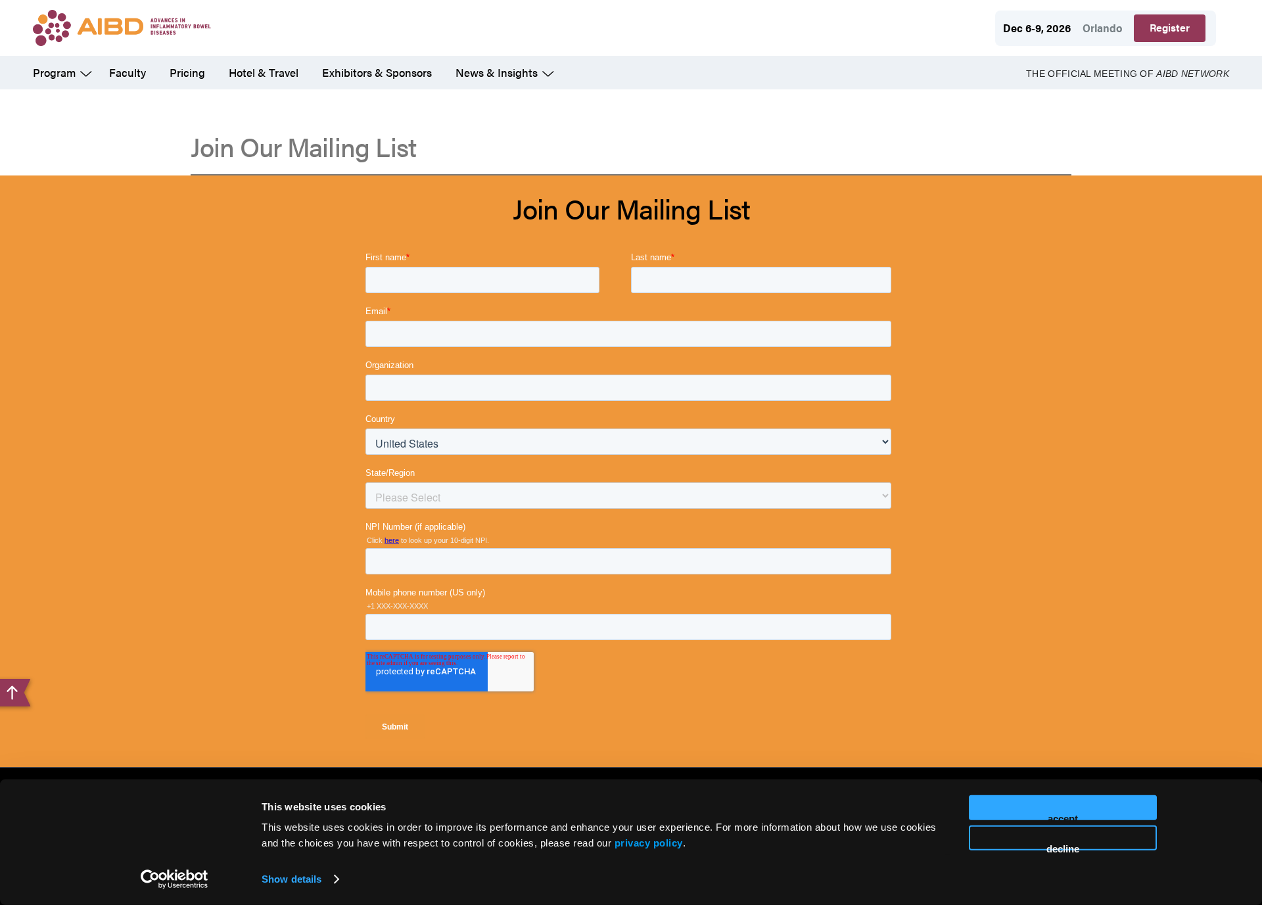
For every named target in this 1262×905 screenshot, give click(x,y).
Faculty (127, 72)
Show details (291, 879)
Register (1170, 27)
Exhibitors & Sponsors (377, 72)
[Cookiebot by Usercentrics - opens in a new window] (174, 879)
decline (1062, 846)
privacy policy (649, 842)
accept (1063, 816)
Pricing (187, 72)
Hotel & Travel (263, 72)
